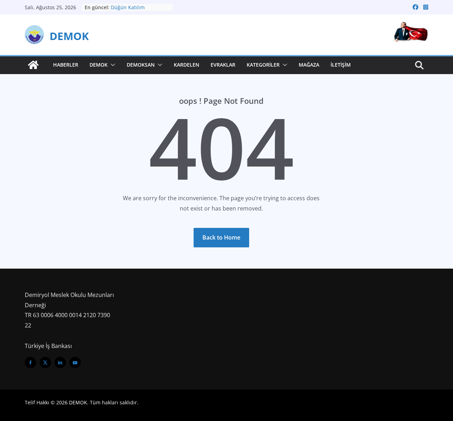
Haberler (65, 64)
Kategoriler (263, 64)
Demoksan (141, 64)
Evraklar (223, 64)
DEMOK (69, 36)
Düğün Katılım (128, 7)
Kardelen (186, 64)
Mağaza (309, 64)
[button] (111, 65)
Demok (99, 64)
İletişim (341, 64)
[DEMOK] (33, 65)
